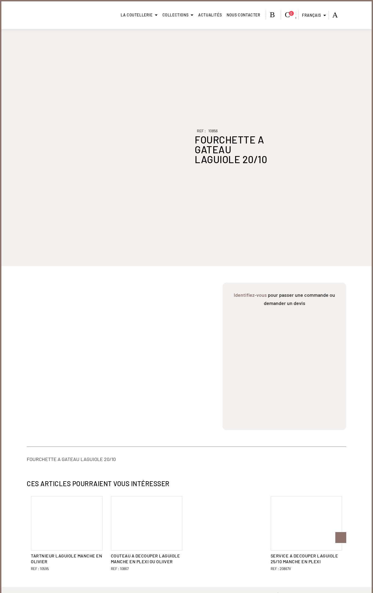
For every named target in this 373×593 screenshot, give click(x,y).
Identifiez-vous (250, 295)
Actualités (210, 15)
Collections (175, 15)
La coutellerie (136, 15)
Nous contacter (243, 15)
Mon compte (273, 15)
